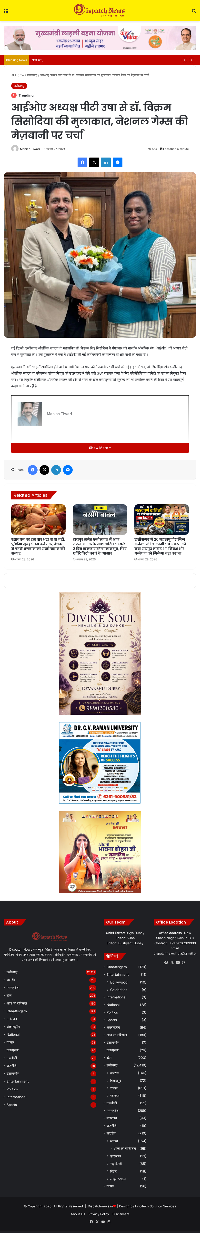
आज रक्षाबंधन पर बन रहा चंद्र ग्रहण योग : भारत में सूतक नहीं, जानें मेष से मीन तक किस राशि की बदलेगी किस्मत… (97, 60)
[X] (172, 962)
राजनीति (12, 1066)
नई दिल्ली (116, 1164)
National (13, 1034)
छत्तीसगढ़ (32, 75)
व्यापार (10, 1042)
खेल (9, 995)
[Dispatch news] (100, 10)
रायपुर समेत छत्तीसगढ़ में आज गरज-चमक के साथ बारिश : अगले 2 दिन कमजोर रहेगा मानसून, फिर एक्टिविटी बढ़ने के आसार (100, 546)
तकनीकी (12, 1058)
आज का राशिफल (17, 1003)
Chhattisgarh (17, 1011)
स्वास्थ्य (115, 1096)
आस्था (114, 1141)
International (16, 1097)
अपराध (114, 1073)
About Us (78, 1214)
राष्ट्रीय (11, 980)
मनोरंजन (12, 1019)
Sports (12, 1105)
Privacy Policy (99, 1214)
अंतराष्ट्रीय (13, 1027)
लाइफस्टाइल (118, 1179)
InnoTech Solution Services (155, 1206)
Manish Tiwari (30, 149)
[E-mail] (20, 439)
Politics (12, 1089)
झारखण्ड (115, 1156)
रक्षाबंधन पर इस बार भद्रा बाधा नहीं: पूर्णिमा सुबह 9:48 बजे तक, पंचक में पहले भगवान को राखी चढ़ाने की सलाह (38, 546)
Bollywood (119, 982)
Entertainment (18, 1081)
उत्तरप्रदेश (13, 1050)
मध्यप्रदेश (13, 988)
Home (19, 75)
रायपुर (114, 1088)
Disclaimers (121, 1214)
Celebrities (118, 990)
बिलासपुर (115, 1080)
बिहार (113, 1171)
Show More (99, 448)
